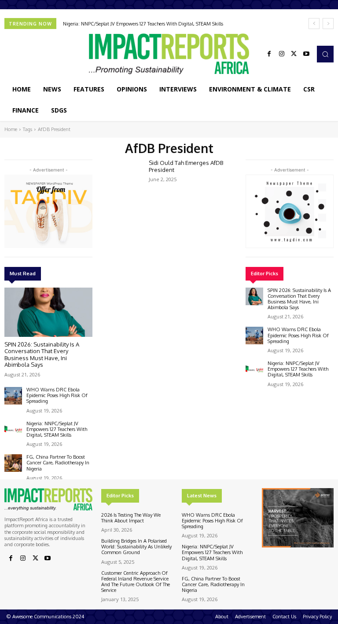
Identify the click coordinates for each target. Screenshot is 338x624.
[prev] (314, 23)
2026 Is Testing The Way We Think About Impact (131, 518)
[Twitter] (294, 54)
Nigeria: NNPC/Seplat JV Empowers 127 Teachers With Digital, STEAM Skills (143, 24)
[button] (325, 54)
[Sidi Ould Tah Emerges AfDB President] (121, 176)
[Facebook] (269, 54)
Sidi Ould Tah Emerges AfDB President (186, 166)
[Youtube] (306, 54)
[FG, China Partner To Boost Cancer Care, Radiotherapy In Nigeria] (13, 463)
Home (10, 129)
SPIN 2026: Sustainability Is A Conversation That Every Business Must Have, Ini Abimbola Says (41, 355)
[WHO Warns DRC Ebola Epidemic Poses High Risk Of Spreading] (13, 396)
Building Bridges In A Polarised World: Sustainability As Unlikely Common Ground (136, 546)
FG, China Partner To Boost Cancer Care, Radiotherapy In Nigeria (57, 462)
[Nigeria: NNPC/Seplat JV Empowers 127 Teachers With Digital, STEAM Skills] (13, 429)
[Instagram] (282, 54)
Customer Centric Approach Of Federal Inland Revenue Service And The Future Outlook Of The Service (135, 582)
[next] (328, 23)
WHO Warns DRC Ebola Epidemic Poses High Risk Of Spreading (57, 395)
